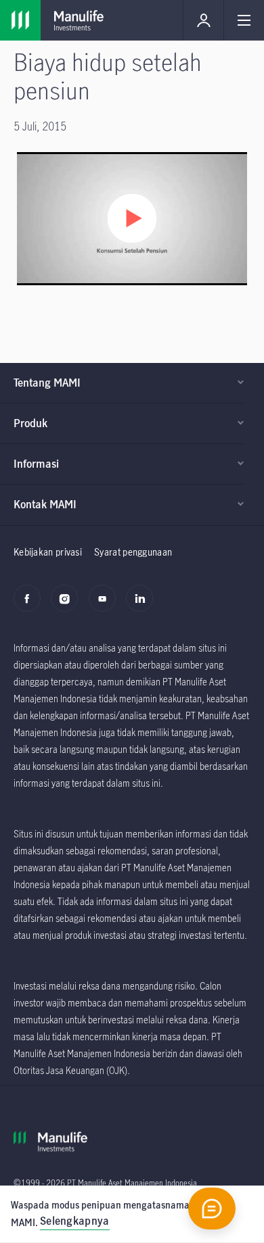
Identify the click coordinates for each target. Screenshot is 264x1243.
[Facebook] (31, 605)
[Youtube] (106, 605)
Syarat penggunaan (133, 551)
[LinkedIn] (143, 605)
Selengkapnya (75, 1220)
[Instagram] (68, 605)
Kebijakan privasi (48, 551)
